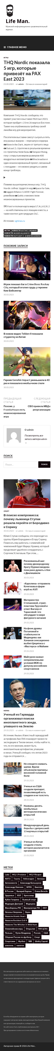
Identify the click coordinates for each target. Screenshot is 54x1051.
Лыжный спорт (29, 899)
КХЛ (19, 895)
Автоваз (41, 879)
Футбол (21, 941)
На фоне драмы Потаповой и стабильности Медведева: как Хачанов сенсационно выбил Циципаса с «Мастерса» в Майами (36, 637)
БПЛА (29, 887)
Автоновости (11, 883)
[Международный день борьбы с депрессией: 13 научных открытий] (13, 835)
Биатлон (38, 887)
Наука (6, 710)
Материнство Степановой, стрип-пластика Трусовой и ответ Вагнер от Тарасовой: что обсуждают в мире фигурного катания (36, 608)
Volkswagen (28, 879)
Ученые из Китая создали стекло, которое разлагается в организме (36, 846)
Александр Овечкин (14, 887)
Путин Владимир (23, 933)
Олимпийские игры (14, 929)
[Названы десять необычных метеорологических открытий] (13, 815)
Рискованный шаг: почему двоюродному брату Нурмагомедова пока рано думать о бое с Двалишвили (37, 567)
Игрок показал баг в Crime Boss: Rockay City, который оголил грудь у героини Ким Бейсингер (26, 287)
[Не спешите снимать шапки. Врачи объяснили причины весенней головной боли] (13, 773)
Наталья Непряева (13, 912)
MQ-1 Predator (19, 874)
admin (21, 84)
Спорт (6, 511)
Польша (8, 933)
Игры (6, 58)
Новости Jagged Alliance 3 (17, 233)
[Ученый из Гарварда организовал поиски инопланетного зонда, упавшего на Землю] (27, 708)
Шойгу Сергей (41, 941)
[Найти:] (27, 464)
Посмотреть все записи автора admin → (36, 439)
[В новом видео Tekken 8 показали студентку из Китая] (27, 330)
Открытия (30, 929)
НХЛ (45, 908)
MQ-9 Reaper (35, 874)
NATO (8, 879)
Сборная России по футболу (18, 937)
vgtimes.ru (20, 220)
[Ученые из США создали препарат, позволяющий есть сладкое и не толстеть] (13, 796)
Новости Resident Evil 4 (16, 920)
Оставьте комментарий (36, 84)
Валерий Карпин (24, 891)
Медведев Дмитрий (14, 904)
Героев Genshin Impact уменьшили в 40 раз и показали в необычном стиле (27, 381)
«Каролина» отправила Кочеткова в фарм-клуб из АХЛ (37, 586)
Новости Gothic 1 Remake (24, 230)
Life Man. (18, 21)
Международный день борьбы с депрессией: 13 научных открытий (36, 828)
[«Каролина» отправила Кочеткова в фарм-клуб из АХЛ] (13, 593)
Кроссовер (29, 895)
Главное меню (17, 47)
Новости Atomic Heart (15, 916)
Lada (7, 874)
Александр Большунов (30, 883)
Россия (37, 933)
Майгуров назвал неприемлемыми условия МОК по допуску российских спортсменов (35, 662)
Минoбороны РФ (13, 908)
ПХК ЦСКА (43, 929)
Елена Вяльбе (41, 891)
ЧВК (30, 941)
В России (9, 891)
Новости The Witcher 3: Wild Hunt (21, 924)
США (46, 933)
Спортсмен (10, 941)
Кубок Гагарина (12, 899)
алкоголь (9, 945)
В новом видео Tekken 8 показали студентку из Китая (23, 335)
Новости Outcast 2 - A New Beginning (22, 236)
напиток (20, 945)
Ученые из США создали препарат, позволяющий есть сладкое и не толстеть (36, 790)
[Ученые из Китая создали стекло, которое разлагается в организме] (13, 851)
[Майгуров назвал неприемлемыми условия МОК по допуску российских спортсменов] (13, 666)
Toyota (17, 879)
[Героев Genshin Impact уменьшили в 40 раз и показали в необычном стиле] (27, 376)
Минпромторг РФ (32, 908)
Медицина (30, 904)
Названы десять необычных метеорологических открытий (35, 810)
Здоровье (9, 895)
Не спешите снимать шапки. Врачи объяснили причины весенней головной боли (36, 769)
